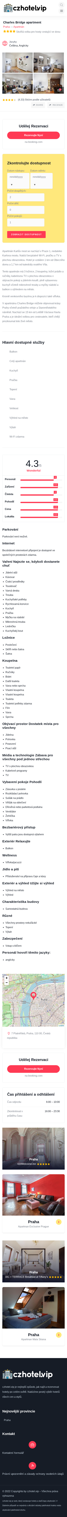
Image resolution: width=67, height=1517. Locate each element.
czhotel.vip (8, 1387)
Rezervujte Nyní (33, 135)
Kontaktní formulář (13, 1452)
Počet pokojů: (14, 216)
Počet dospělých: (16, 191)
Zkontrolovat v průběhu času (15, 1113)
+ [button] (7, 978)
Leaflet (61, 1025)
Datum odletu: (38, 170)
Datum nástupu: (16, 170)
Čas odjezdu (14, 1102)
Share (39, 105)
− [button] (7, 983)
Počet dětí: (13, 203)
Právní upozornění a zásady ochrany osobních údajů (33, 1473)
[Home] (25, 7)
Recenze (57, 105)
